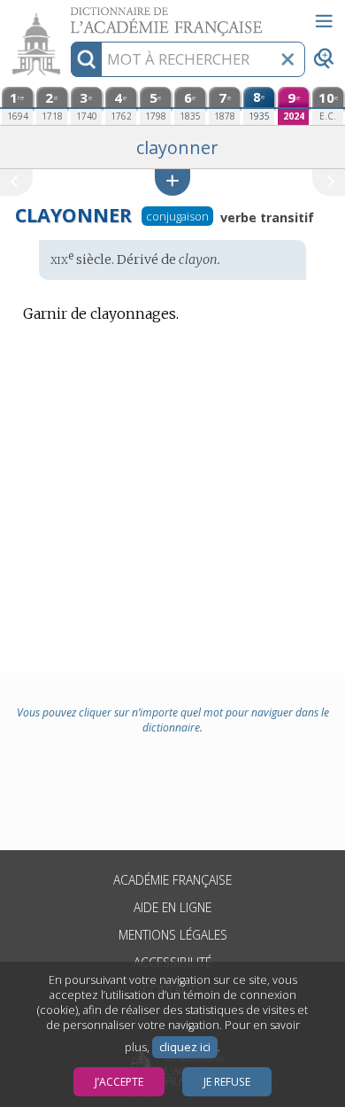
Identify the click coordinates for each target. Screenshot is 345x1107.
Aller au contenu (68, 15)
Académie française (172, 879)
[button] (172, 182)
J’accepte (119, 1081)
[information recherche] (86, 59)
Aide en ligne (172, 907)
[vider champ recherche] (287, 59)
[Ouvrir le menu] (324, 21)
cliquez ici (185, 1047)
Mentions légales (173, 934)
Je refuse (226, 1081)
